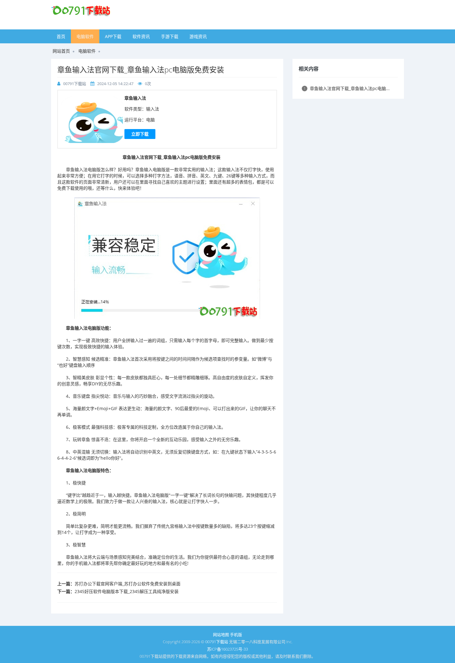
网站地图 (221, 634)
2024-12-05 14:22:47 (115, 83)
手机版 (236, 634)
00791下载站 (74, 83)
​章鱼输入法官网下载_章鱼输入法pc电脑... (347, 88)
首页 (61, 36)
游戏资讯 (198, 36)
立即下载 (140, 134)
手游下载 (169, 36)
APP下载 (113, 36)
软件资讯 (141, 36)
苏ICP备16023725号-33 (227, 649)
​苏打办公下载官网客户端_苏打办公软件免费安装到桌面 (127, 584)
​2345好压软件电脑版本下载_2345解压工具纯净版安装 (127, 591)
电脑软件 (85, 36)
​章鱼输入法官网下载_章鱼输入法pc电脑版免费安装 (140, 69)
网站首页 (61, 51)
